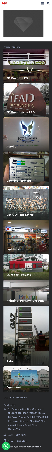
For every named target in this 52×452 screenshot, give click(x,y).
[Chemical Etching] (26, 153)
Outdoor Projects (19, 275)
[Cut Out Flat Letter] (26, 187)
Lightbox (13, 249)
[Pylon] (26, 307)
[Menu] (42, 3)
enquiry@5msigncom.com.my (24, 446)
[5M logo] (4, 3)
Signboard (14, 387)
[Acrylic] (26, 119)
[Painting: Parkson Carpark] (26, 282)
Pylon (11, 361)
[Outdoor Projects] (26, 256)
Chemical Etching (19, 180)
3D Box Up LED (17, 78)
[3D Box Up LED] (26, 50)
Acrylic (11, 146)
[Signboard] (26, 368)
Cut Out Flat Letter (20, 215)
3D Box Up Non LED (21, 112)
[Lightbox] (26, 222)
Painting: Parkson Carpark (25, 300)
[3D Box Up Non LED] (26, 85)
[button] (48, 3)
